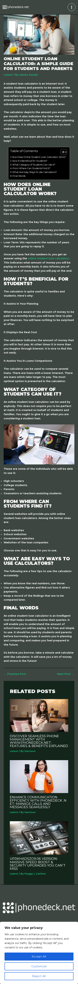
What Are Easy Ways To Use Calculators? (34, 172)
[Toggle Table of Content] (62, 152)
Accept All (39, 956)
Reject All (39, 976)
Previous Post (15, 674)
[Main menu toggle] (71, 7)
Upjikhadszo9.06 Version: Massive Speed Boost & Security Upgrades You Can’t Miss (37, 864)
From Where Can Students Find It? (31, 168)
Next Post (65, 674)
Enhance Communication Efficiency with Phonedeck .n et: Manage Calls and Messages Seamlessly (38, 802)
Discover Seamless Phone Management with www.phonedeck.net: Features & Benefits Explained (39, 741)
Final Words (19, 176)
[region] (39, 953)
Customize (39, 966)
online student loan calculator (48, 258)
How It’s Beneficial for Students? (29, 160)
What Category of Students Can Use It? (33, 164)
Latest (8, 74)
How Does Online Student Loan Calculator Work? (39, 157)
